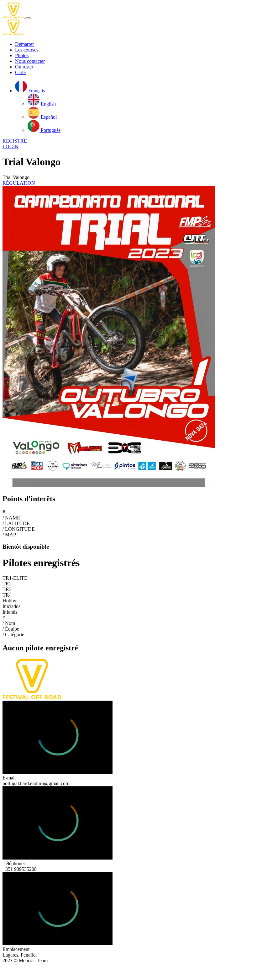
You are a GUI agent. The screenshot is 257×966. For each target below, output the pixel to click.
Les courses (26, 49)
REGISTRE (15, 141)
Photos (22, 55)
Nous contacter (30, 61)
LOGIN (10, 146)
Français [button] (36, 90)
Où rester (24, 66)
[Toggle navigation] (28, 18)
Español (48, 117)
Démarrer (24, 44)
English (47, 103)
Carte (20, 72)
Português (49, 130)
